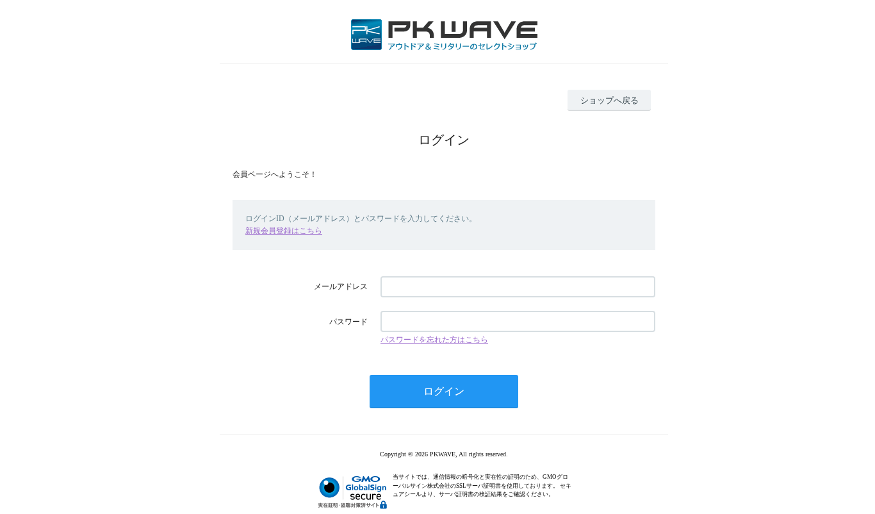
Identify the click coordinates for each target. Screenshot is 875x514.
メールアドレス (341, 286)
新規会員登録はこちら (283, 230)
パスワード (348, 321)
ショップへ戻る (609, 100)
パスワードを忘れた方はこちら (434, 339)
